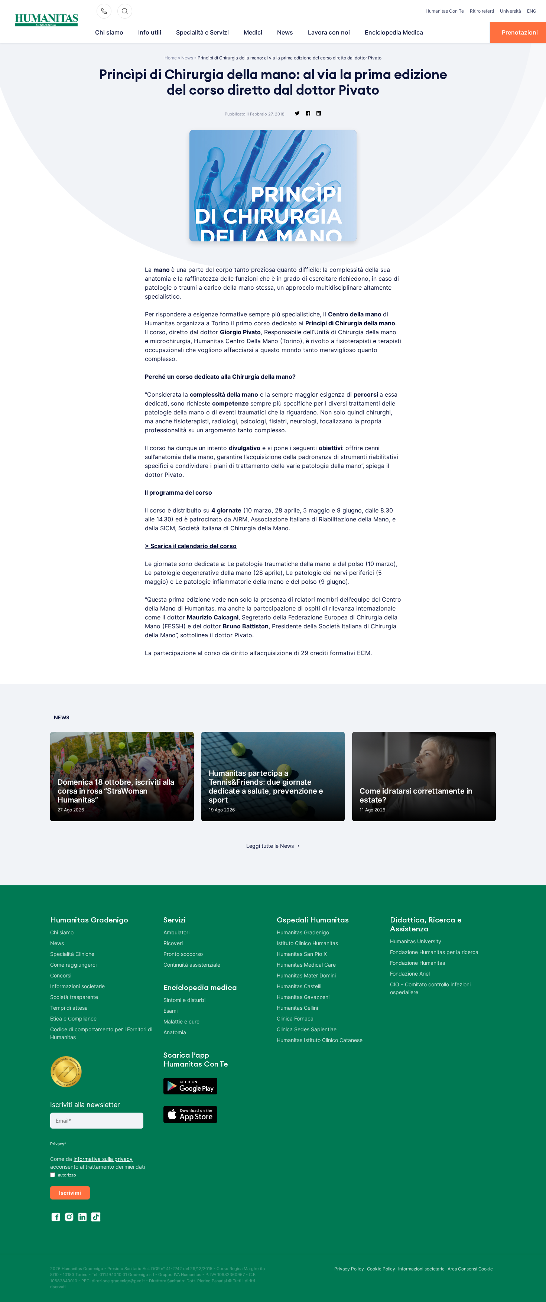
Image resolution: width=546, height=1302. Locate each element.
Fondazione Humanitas (417, 963)
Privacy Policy (349, 1269)
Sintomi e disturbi (184, 1000)
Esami (170, 1011)
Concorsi (60, 975)
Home (171, 58)
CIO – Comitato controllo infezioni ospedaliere (430, 988)
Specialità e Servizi (202, 32)
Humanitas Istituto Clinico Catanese (320, 1040)
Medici (253, 32)
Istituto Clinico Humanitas (307, 943)
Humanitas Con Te (445, 11)
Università (510, 11)
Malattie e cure (181, 1021)
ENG (531, 11)
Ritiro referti (482, 11)
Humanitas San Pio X (302, 954)
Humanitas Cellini (297, 1008)
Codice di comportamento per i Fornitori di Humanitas (101, 1033)
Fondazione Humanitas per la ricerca (434, 952)
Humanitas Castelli (299, 986)
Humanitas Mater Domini (306, 975)
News (285, 32)
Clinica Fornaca (295, 1018)
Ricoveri (173, 943)
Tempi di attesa (69, 1008)
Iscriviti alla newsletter (85, 1105)
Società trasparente (74, 997)
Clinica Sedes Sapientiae (307, 1029)
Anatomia (174, 1032)
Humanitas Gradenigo (303, 932)
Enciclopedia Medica (394, 32)
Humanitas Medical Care (306, 964)
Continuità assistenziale (191, 964)
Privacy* (58, 1143)
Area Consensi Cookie (470, 1269)
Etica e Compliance (73, 1018)
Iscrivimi (70, 1192)
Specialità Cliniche (72, 954)
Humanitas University (415, 941)
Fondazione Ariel (410, 973)
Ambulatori (176, 932)
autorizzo (66, 1175)
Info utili (149, 32)
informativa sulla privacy (103, 1159)
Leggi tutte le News (270, 846)
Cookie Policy (381, 1269)
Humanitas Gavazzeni (303, 997)
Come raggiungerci (73, 964)
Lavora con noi (329, 32)
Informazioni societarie (77, 986)
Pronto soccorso (183, 954)
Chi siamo (109, 32)
